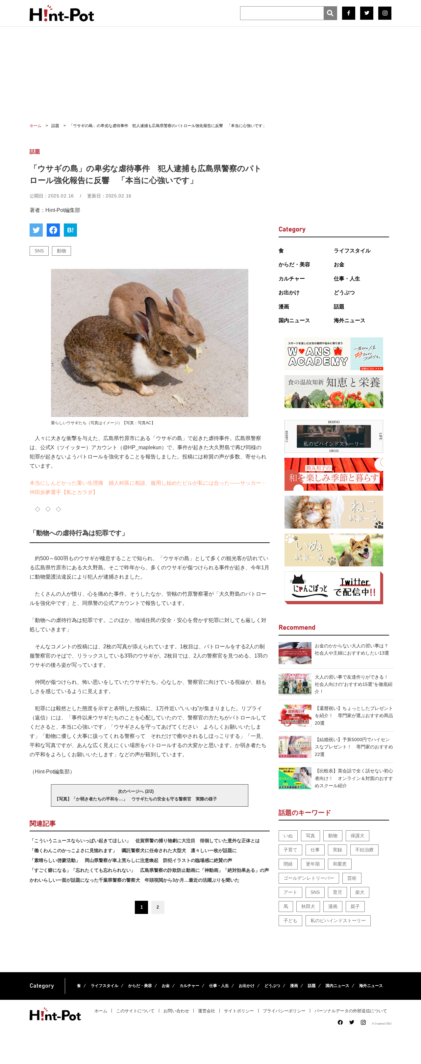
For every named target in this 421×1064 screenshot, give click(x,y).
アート (290, 892)
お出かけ (289, 292)
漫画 (284, 306)
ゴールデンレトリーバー (309, 878)
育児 (337, 892)
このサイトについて (135, 1010)
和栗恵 (340, 864)
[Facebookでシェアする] (53, 230)
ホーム (100, 1010)
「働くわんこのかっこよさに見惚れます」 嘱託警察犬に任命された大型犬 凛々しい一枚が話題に (133, 850)
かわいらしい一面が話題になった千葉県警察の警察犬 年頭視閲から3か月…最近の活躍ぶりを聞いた (134, 880)
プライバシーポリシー (284, 1010)
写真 (310, 835)
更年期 (313, 864)
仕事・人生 (347, 278)
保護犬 (357, 835)
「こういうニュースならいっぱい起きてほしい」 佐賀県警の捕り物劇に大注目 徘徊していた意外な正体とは (145, 840)
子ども (290, 920)
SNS (39, 250)
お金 (339, 264)
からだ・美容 (294, 264)
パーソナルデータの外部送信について (350, 1010)
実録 (337, 849)
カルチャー (292, 278)
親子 (355, 906)
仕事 (315, 849)
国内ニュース (294, 320)
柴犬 (359, 892)
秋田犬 (308, 906)
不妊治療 (364, 849)
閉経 (288, 864)
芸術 (352, 878)
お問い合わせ (176, 1010)
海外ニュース (349, 320)
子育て (290, 849)
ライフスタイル (352, 250)
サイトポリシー (239, 1010)
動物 (61, 250)
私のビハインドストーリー (338, 920)
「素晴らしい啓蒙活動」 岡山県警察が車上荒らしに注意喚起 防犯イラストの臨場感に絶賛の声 (131, 860)
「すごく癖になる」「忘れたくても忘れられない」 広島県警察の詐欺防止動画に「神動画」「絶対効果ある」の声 (149, 870)
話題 (339, 306)
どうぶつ (344, 292)
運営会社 (206, 1010)
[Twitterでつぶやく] (36, 230)
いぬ (288, 835)
